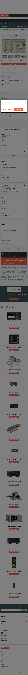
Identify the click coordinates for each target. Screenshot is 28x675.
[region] (14, 106)
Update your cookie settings (8, 109)
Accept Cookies (18, 109)
